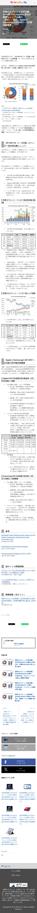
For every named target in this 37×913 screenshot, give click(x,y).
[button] (34, 2)
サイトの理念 (15, 871)
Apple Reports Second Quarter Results (14, 546)
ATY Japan (11, 34)
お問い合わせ (15, 875)
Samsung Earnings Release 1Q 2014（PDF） (16, 553)
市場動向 (6, 29)
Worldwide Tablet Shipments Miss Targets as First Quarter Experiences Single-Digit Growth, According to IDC (18, 537)
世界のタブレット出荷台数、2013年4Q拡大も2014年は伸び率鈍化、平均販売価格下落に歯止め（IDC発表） (18, 601)
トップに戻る (6, 615)
